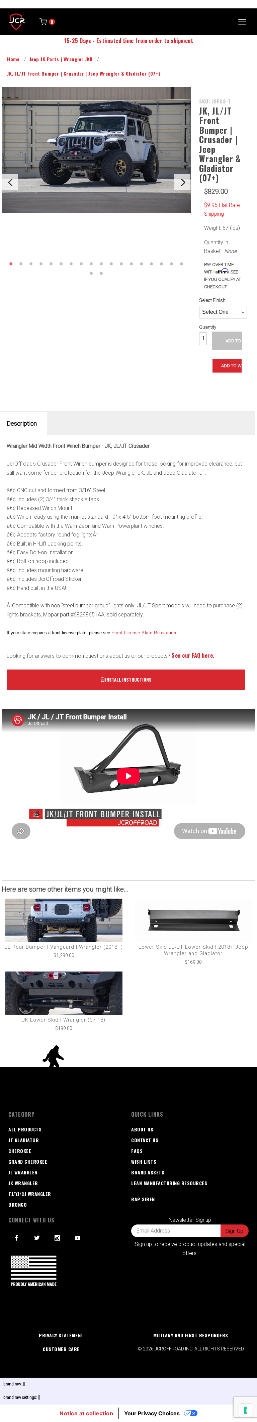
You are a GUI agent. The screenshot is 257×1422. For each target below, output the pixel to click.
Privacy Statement (61, 1335)
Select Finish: (213, 300)
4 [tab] (40, 263)
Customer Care (61, 1348)
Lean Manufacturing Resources (169, 1183)
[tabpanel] (96, 150)
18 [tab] (181, 263)
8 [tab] (81, 263)
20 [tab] (101, 273)
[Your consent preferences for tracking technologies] (245, 1410)
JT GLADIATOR (23, 1140)
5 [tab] (51, 263)
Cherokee (19, 1150)
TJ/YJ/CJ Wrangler (29, 1193)
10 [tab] (101, 263)
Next (182, 181)
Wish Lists (143, 1161)
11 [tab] (111, 263)
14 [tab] (141, 263)
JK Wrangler (23, 1183)
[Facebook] (16, 1238)
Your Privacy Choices (152, 1413)
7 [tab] (71, 263)
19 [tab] (91, 273)
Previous (10, 181)
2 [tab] (20, 263)
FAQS (137, 1150)
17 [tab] (171, 263)
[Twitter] (37, 1238)
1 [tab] (10, 263)
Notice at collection (86, 1413)
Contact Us (144, 1140)
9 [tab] (91, 263)
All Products (24, 1129)
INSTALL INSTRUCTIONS (128, 679)
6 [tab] (61, 263)
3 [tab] (30, 263)
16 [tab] (161, 263)
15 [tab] (151, 263)
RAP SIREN (143, 1199)
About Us (142, 1129)
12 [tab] (121, 263)
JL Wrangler (23, 1172)
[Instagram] (57, 1238)
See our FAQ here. (193, 655)
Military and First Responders (190, 1335)
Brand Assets (147, 1172)
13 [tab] (131, 263)
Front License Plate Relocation (143, 632)
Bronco (17, 1204)
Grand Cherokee (27, 1161)
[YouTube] (78, 1238)
